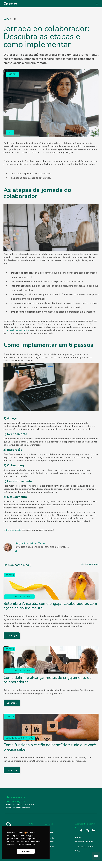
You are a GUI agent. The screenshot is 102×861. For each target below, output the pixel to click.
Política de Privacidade (50, 840)
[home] (9, 3)
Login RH (49, 832)
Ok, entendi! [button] (26, 851)
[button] (97, 3)
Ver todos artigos (90, 564)
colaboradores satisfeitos (16, 330)
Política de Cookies (49, 848)
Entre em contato (12, 530)
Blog (6, 18)
